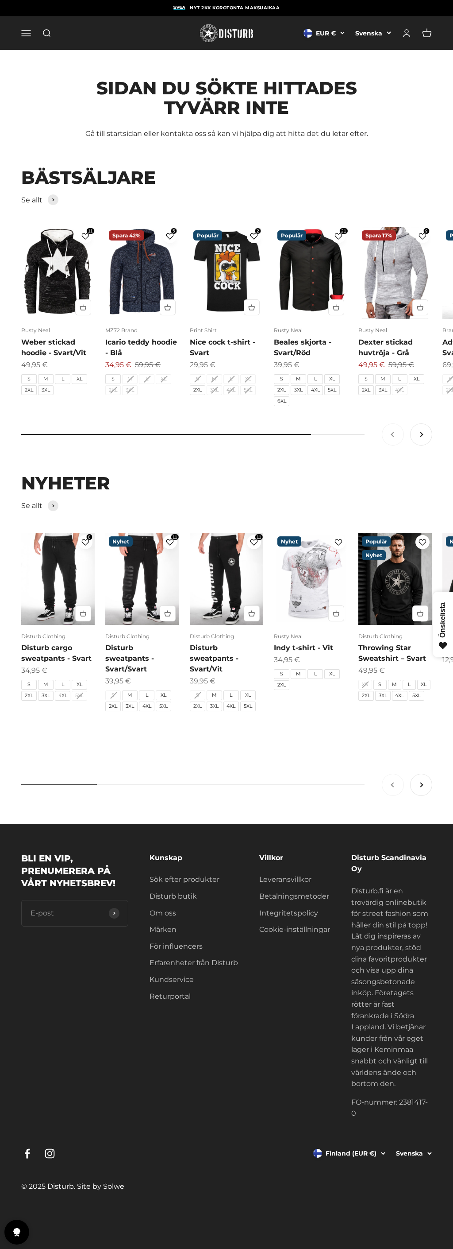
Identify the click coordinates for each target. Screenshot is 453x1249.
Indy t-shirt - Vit (303, 648)
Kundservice (172, 979)
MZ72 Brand (121, 330)
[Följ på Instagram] (50, 1154)
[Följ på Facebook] (27, 1154)
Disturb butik (173, 896)
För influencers (176, 946)
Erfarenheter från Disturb (194, 962)
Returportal (170, 996)
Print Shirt (203, 330)
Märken (163, 929)
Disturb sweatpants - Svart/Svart (129, 658)
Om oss (163, 913)
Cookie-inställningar (294, 929)
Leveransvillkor (285, 879)
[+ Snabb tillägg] (83, 307)
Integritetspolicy (288, 913)
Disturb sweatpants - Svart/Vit (214, 658)
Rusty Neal (35, 330)
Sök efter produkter (184, 879)
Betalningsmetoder (294, 896)
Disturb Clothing (43, 636)
